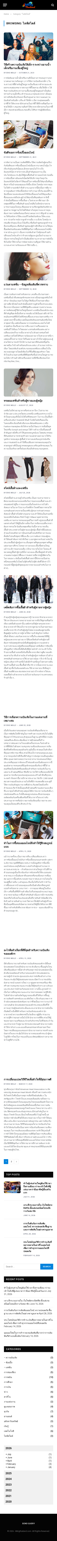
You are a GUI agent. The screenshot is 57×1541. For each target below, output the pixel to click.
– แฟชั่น (8, 1367)
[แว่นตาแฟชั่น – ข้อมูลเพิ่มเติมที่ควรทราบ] (28, 266)
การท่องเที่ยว (10, 1372)
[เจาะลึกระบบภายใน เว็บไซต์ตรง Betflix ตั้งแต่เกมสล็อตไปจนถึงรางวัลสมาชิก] (12, 1209)
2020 (8, 1501)
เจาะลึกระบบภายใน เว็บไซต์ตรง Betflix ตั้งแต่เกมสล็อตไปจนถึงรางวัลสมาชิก (37, 1208)
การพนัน (8, 1377)
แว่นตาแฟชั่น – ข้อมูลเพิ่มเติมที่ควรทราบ (26, 284)
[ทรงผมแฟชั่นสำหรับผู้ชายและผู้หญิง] (28, 383)
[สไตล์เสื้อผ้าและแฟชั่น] (28, 470)
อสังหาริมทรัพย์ (11, 1421)
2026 (8, 1448)
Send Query (28, 1523)
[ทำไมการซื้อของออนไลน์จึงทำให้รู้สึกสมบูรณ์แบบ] (28, 825)
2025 (8, 1473)
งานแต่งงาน (9, 1401)
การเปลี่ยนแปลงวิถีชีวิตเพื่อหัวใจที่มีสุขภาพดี (27, 1079)
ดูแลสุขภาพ (9, 1406)
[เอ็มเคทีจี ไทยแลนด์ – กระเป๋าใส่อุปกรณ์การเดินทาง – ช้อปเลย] (28, 5)
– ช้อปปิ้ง (8, 1362)
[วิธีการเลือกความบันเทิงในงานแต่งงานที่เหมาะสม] (28, 699)
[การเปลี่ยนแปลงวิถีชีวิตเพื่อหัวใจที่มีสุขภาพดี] (28, 1061)
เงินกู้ (6, 1426)
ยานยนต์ (8, 1416)
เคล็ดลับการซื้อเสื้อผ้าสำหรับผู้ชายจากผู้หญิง (27, 607)
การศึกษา (8, 1382)
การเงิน (7, 1387)
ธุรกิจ (6, 1411)
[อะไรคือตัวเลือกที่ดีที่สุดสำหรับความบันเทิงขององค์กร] (28, 932)
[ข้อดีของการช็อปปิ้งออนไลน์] (28, 134)
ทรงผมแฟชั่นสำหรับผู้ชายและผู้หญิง (23, 400)
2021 (8, 1496)
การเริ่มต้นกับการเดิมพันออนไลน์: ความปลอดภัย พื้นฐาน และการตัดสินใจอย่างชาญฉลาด (38, 1226)
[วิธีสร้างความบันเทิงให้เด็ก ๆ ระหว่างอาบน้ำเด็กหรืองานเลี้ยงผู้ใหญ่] (28, 46)
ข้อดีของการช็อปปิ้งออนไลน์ (19, 152)
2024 (8, 1479)
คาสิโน (7, 1397)
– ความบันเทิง (10, 1357)
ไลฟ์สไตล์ (8, 1436)
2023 (8, 1484)
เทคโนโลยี (9, 1431)
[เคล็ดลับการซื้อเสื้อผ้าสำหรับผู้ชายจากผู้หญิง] (28, 589)
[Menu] (5, 5)
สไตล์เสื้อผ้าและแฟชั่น (16, 488)
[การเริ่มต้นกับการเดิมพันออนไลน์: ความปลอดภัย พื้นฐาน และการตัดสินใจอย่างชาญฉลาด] (12, 1227)
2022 (8, 1490)
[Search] (52, 5)
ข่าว (6, 1392)
